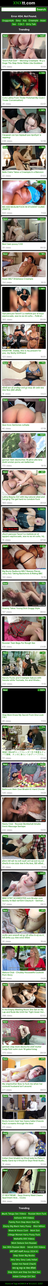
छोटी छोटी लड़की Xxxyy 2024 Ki (24, 1251)
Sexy (18, 20)
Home (8, 1283)
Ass (24, 20)
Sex (14, 24)
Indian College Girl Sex (24, 1276)
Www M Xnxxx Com (18, 1230)
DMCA (23, 1283)
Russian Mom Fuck (37, 1213)
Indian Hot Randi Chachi (24, 1264)
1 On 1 (21, 24)
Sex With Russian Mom (14, 1247)
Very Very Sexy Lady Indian (24, 1259)
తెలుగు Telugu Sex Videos (14, 1213)
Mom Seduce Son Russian (24, 1243)
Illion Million (39, 1226)
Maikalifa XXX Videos (24, 1239)
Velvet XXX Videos (36, 1247)
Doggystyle (8, 20)
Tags (15, 1283)
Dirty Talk (31, 24)
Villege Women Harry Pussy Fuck (24, 1234)
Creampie (33, 20)
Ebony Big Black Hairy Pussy (17, 1226)
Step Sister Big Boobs (24, 1255)
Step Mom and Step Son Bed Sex (24, 1272)
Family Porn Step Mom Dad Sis (24, 1222)
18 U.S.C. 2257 (35, 1283)
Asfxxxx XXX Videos (24, 1218)
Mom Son (35, 1230)
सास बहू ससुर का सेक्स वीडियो (24, 1268)
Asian (43, 20)
